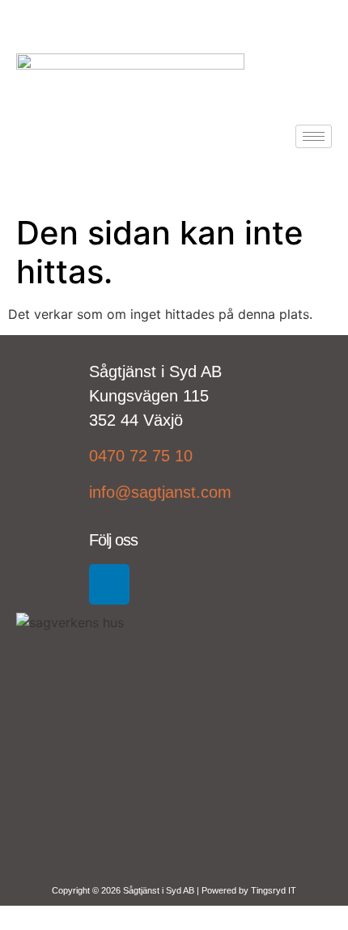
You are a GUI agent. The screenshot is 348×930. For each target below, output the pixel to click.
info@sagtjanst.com (160, 492)
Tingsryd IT (273, 890)
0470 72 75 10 (141, 456)
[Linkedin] (109, 584)
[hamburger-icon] (313, 136)
